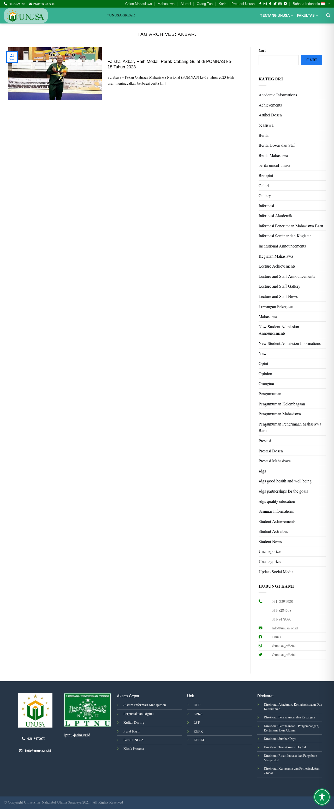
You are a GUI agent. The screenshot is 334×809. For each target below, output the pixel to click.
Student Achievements (277, 521)
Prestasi (265, 440)
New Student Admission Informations (290, 343)
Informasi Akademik (275, 215)
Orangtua (266, 383)
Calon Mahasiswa (138, 4)
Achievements (270, 105)
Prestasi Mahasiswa (275, 460)
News (263, 353)
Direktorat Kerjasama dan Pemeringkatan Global (291, 770)
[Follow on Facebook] (260, 4)
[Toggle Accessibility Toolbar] (322, 797)
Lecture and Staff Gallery (279, 286)
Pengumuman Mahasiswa (280, 413)
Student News (270, 541)
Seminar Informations (276, 511)
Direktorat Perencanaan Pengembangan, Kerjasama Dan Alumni (291, 728)
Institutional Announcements (282, 246)
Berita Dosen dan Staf (277, 145)
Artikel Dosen (270, 114)
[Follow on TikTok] (270, 4)
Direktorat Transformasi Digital (285, 747)
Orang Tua (205, 4)
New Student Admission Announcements (279, 330)
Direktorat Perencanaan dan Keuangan (289, 717)
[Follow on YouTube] (285, 4)
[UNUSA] (26, 15)
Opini (263, 363)
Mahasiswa (166, 4)
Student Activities (273, 531)
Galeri (264, 185)
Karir (222, 4)
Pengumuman (270, 393)
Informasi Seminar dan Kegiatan (285, 235)
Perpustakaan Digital (138, 713)
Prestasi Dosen (271, 450)
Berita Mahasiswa (273, 155)
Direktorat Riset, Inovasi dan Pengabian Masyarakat (290, 757)
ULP (197, 704)
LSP (197, 722)
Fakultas (306, 15)
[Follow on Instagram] (265, 4)
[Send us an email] (280, 4)
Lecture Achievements (277, 266)
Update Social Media (276, 571)
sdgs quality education (277, 501)
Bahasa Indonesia (306, 4)
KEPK (198, 731)
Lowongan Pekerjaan (276, 306)
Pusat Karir (131, 731)
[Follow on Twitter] (275, 4)
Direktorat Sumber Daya (280, 738)
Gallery (265, 195)
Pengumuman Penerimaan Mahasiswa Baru (290, 427)
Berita (264, 135)
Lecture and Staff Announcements (287, 276)
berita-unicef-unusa (274, 165)
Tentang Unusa (275, 15)
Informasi (266, 205)
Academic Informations (278, 94)
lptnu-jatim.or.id (77, 734)
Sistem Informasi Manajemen (144, 704)
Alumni (186, 4)
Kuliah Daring (133, 722)
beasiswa (266, 125)
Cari (262, 50)
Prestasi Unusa (243, 4)
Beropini (266, 175)
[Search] (328, 15)
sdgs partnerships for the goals (283, 491)
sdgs (262, 471)
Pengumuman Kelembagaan (282, 403)
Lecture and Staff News (278, 296)
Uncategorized (271, 551)
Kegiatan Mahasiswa (276, 256)
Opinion (265, 373)
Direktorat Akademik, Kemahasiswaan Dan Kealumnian (293, 706)
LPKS (198, 713)
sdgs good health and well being (285, 480)
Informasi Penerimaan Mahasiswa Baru (291, 225)
